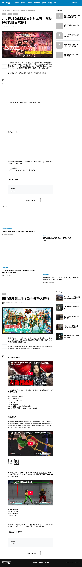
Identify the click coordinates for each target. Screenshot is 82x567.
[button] (74, 3)
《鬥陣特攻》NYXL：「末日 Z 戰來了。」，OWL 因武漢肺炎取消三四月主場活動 (61, 279)
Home (3, 10)
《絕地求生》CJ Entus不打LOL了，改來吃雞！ (21, 170)
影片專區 (4, 14)
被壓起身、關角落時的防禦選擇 (22, 406)
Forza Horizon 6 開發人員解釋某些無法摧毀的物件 (72, 16)
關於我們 (35, 562)
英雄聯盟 (6, 267)
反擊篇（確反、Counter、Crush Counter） (25, 408)
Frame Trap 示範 (13, 511)
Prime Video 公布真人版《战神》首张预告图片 (71, 45)
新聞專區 (9, 10)
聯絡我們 (47, 562)
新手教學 (20, 532)
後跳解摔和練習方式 (14, 513)
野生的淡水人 (43, 473)
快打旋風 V (12, 532)
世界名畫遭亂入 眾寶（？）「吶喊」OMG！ (58, 238)
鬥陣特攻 (47, 274)
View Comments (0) (30, 200)
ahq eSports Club (13, 179)
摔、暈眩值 (16, 398)
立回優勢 (16, 464)
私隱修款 (41, 562)
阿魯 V (10, 425)
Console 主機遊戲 (5, 228)
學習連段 (16, 462)
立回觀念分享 (12, 515)
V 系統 (14, 402)
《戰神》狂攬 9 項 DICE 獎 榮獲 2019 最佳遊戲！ (19, 232)
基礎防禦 (15, 404)
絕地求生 (15, 14)
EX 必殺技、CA (17, 400)
